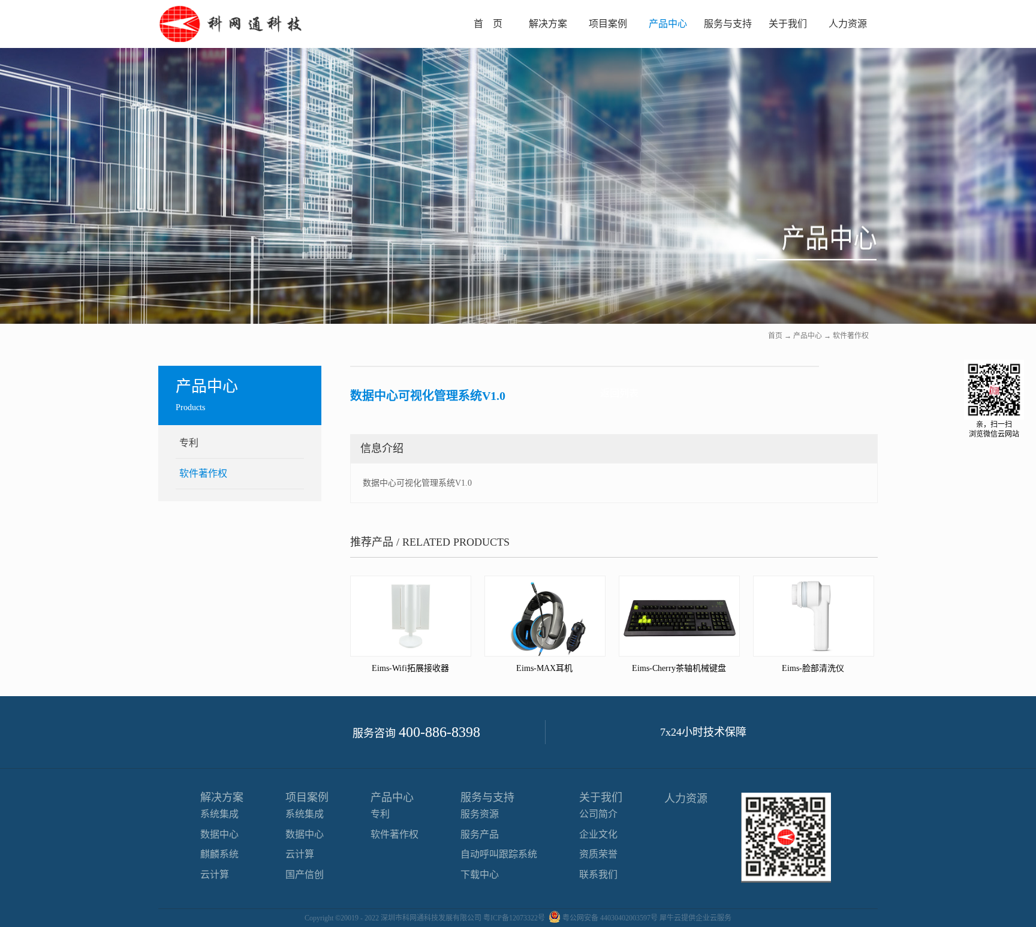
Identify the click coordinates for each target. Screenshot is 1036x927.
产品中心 (807, 336)
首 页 (488, 24)
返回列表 (619, 393)
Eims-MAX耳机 (544, 668)
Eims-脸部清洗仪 (813, 668)
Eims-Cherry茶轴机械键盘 (679, 668)
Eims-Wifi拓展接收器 (410, 668)
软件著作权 (851, 336)
